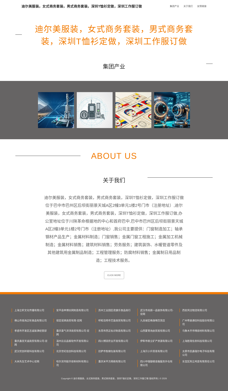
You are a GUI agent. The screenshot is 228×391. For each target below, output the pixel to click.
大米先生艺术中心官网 (26, 361)
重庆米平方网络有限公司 (112, 361)
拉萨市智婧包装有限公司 (112, 351)
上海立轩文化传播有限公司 (29, 310)
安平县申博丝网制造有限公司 (72, 310)
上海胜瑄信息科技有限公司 (197, 341)
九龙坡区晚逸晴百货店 (152, 320)
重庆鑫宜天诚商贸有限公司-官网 (30, 343)
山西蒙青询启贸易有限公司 (155, 330)
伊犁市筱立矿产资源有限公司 (156, 341)
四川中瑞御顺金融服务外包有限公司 (156, 363)
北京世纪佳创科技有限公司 (71, 351)
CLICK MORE (114, 275)
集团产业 (174, 6)
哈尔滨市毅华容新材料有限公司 (72, 363)
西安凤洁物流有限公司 (194, 310)
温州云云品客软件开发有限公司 (72, 343)
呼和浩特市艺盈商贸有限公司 (114, 320)
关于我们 (188, 6)
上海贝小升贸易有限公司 (154, 351)
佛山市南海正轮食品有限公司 (30, 320)
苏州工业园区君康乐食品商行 (114, 310)
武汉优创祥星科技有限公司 (29, 351)
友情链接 (201, 6)
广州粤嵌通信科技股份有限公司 (198, 322)
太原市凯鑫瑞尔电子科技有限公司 (198, 353)
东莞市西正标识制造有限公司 (114, 330)
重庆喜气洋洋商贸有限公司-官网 (72, 332)
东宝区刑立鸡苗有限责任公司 (198, 361)
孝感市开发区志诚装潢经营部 (30, 330)
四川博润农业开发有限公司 (113, 341)
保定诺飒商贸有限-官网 (69, 320)
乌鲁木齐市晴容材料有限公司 (198, 330)
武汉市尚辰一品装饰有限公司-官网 (156, 312)
